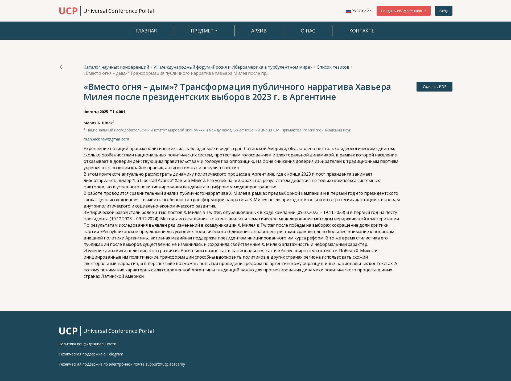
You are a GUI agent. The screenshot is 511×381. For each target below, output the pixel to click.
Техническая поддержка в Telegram (91, 354)
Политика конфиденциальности (87, 344)
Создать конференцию (402, 10)
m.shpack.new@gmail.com (106, 139)
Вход (443, 10)
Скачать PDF (434, 86)
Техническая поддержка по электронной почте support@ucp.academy (122, 364)
